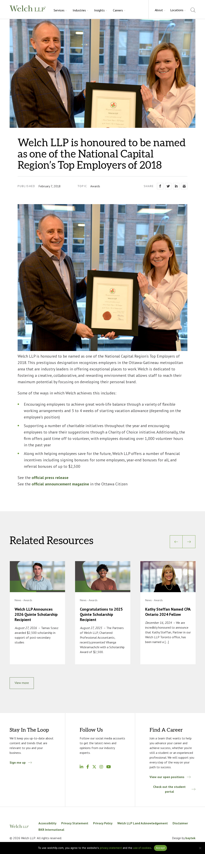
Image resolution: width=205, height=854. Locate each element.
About (159, 10)
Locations (176, 10)
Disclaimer (180, 823)
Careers (118, 10)
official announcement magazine (60, 484)
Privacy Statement (74, 823)
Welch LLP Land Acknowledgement (142, 823)
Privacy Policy (103, 823)
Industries (79, 10)
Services (59, 10)
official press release (50, 477)
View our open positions (167, 777)
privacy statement (111, 847)
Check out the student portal (169, 789)
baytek (190, 838)
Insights (99, 10)
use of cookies (142, 847)
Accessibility (47, 823)
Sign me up (18, 762)
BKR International (51, 830)
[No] (200, 848)
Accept (160, 847)
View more (22, 683)
